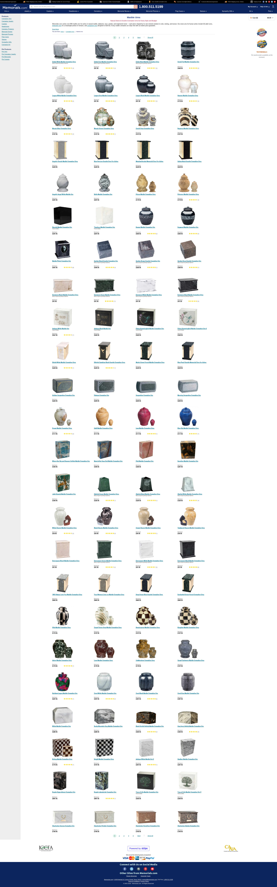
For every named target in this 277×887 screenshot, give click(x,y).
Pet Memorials (6, 57)
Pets (269, 11)
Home (62, 31)
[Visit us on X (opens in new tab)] (272, 2)
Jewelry (27, 11)
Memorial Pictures (152, 11)
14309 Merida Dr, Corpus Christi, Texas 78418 (127, 879)
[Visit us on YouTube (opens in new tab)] (275, 2)
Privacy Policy (145, 881)
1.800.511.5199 (151, 6)
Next (139, 37)
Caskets (49, 11)
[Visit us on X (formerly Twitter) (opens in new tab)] (131, 869)
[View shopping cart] (273, 6)
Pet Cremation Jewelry (9, 54)
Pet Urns (4, 51)
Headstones (73, 11)
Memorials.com (108, 879)
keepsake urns (56, 25)
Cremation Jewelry (7, 21)
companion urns (92, 25)
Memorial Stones (123, 11)
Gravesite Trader (146, 876)
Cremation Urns (6, 18)
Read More (55, 29)
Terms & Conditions (134, 881)
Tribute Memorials (131, 876)
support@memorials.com (149, 879)
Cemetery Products (8, 29)
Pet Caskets (6, 59)
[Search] (136, 7)
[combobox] (81, 7)
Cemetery (97, 11)
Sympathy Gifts (227, 11)
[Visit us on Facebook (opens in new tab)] (263, 2)
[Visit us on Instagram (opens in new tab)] (266, 2)
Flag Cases (179, 11)
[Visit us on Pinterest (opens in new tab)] (269, 2)
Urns (6, 11)
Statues (202, 11)
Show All (150, 37)
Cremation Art (6, 44)
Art (250, 11)
